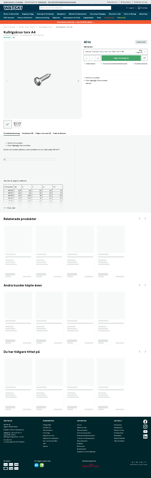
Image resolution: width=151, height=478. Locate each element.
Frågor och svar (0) (43, 133)
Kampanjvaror (118, 427)
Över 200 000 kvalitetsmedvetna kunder (62, 2)
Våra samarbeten (82, 441)
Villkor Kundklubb (119, 441)
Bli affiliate (80, 444)
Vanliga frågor (47, 425)
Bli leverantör (81, 446)
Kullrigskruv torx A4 (64, 27)
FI (145, 462)
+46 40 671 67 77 (16, 433)
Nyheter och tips (119, 430)
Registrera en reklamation (50, 438)
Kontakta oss (47, 427)
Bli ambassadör (81, 449)
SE (132, 462)
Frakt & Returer (59, 133)
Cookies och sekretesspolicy (85, 438)
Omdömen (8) (27, 133)
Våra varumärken (82, 430)
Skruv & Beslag (9, 27)
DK (141, 462)
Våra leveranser (47, 430)
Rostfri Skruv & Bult (27, 27)
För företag (46, 433)
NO (137, 462)
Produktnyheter (118, 433)
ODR (44, 444)
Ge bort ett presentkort (84, 433)
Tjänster (45, 446)
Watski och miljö (82, 427)
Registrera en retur (48, 435)
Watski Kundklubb (119, 438)
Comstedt (141, 42)
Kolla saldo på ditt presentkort (86, 435)
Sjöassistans (42, 2)
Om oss (79, 425)
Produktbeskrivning (12, 133)
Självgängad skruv (45, 27)
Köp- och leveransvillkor (50, 441)
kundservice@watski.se (16, 430)
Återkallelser (118, 435)
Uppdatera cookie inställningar (86, 452)
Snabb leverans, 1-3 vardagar (13, 2)
